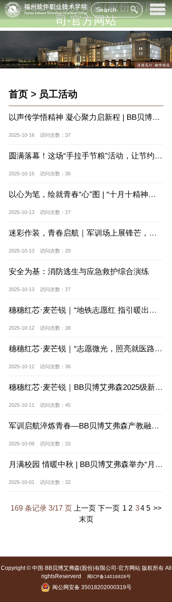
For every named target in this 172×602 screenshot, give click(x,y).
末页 (86, 519)
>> (157, 508)
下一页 (109, 508)
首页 (18, 94)
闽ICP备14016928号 (109, 576)
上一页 (85, 508)
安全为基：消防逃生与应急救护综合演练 (79, 271)
